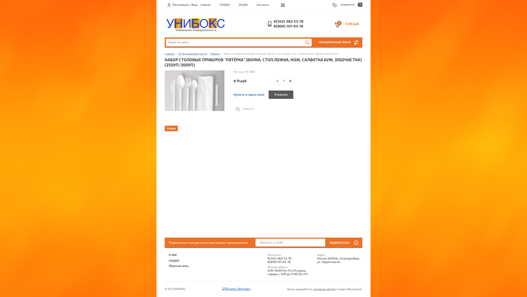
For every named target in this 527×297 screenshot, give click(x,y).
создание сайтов (324, 289)
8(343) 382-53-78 (288, 21)
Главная (205, 5)
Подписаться (340, 243)
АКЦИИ (243, 5)
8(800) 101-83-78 (288, 26)
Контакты (263, 5)
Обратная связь (179, 266)
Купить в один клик (249, 95)
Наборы (215, 53)
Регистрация (181, 5)
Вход (194, 5)
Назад (171, 128)
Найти (307, 43)
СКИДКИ (224, 5)
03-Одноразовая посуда (192, 53)
